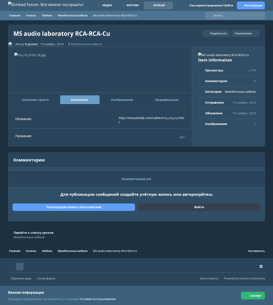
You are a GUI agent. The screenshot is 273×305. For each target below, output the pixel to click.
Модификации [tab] (167, 100)
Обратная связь (21, 278)
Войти (199, 207)
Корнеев (31, 44)
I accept (255, 295)
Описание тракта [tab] (35, 100)
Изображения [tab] (122, 100)
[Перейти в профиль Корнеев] (10, 44)
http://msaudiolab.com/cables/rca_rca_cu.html (151, 120)
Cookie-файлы (46, 278)
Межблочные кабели (86, 44)
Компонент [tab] (80, 100)
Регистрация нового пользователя (73, 207)
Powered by (244, 278)
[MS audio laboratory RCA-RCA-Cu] (228, 55)
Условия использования (98, 299)
